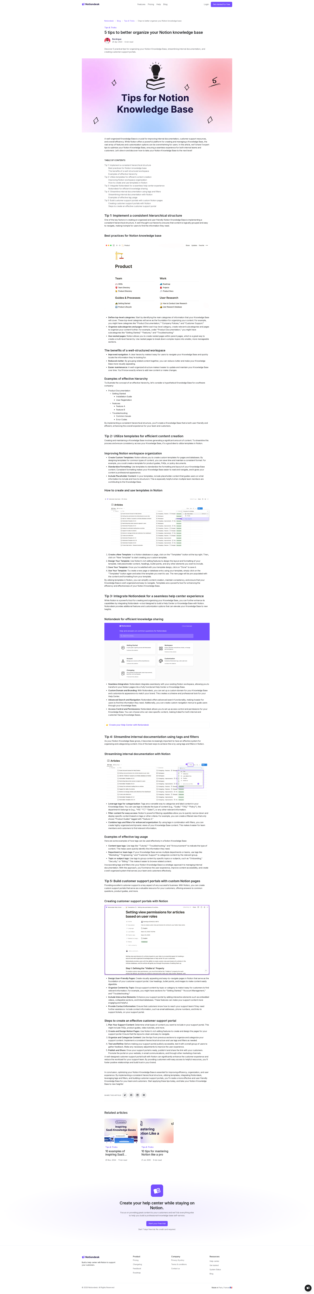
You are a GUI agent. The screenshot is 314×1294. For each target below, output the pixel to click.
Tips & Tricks (129, 21)
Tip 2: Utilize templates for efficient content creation (127, 177)
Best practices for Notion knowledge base (127, 168)
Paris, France (224, 1288)
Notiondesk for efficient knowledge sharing (128, 189)
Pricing (151, 4)
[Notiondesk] (91, 4)
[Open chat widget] (308, 1288)
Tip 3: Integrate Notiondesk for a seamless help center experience (134, 186)
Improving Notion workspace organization (127, 180)
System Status (215, 1270)
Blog (165, 4)
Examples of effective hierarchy (122, 174)
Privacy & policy (177, 1260)
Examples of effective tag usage (122, 197)
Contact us (175, 1269)
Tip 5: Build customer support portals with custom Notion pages (133, 200)
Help (158, 4)
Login (206, 4)
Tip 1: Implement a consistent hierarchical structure (127, 165)
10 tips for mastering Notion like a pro (154, 1153)
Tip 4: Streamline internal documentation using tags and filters (132, 191)
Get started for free (221, 4)
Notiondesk (109, 21)
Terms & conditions (179, 1264)
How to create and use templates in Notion (127, 183)
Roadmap (137, 1273)
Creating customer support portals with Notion (129, 203)
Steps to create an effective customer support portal (132, 206)
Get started (214, 1265)
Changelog (137, 1264)
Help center (214, 1261)
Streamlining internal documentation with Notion (130, 194)
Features (141, 4)
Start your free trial (157, 1223)
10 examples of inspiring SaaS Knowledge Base (116, 1153)
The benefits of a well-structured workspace (128, 171)
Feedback (137, 1269)
